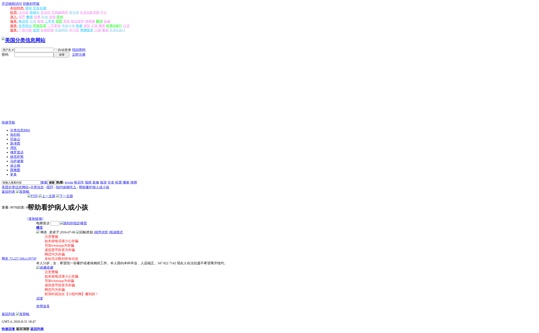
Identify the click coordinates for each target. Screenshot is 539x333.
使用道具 (43, 306)
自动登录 (64, 50)
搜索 (44, 182)
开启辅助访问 (12, 3)
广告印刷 (25, 30)
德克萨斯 (17, 157)
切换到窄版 (31, 3)
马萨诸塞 (17, 161)
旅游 (103, 182)
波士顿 (15, 165)
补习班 (74, 30)
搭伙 (28, 8)
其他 (59, 17)
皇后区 (45, 12)
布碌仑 (34, 12)
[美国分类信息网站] (23, 40)
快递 (79, 26)
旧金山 (15, 139)
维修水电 (68, 26)
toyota (69, 182)
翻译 (99, 21)
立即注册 (78, 54)
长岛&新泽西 (89, 12)
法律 (32, 21)
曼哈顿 (74, 12)
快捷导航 (8, 122)
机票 (118, 182)
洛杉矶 (15, 134)
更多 (13, 174)
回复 (39, 298)
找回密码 (78, 50)
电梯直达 (43, 223)
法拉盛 (24, 12)
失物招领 (47, 30)
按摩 (37, 17)
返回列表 (8, 191)
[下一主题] (64, 196)
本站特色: (17, 8)
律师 (133, 182)
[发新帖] (22, 191)
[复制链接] (35, 219)
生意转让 (25, 26)
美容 (66, 21)
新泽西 (15, 143)
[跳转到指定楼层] (73, 223)
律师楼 (90, 21)
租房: (14, 12)
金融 (107, 21)
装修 (44, 17)
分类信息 (20, 130)
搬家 (102, 26)
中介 (103, 12)
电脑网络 (61, 30)
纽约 (50, 187)
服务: (14, 21)
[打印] (33, 196)
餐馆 (29, 17)
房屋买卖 (39, 26)
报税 (59, 21)
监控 (36, 30)
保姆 (52, 17)
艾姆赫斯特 (59, 12)
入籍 (94, 26)
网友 (19, 258)
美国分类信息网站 (15, 187)
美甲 (22, 17)
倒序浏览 (101, 232)
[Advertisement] (269, 88)
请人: (14, 17)
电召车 (24, 21)
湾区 (13, 148)
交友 (111, 182)
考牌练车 (86, 30)
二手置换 (54, 26)
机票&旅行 (114, 26)
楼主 (39, 227)
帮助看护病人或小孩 (94, 187)
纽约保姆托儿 (66, 187)
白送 (126, 26)
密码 (5, 54)
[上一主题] (47, 196)
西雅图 (15, 170)
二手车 (50, 21)
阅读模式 (116, 232)
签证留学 (77, 21)
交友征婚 (39, 8)
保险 (86, 26)
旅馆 (40, 21)
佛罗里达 (17, 152)
